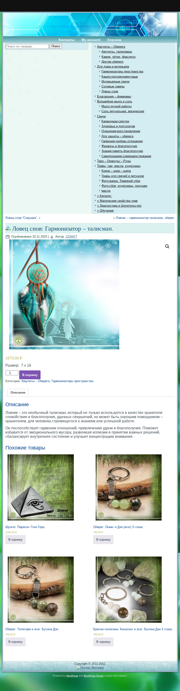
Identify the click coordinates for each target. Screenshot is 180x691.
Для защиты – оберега (117, 136)
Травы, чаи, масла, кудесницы (118, 166)
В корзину (30, 375)
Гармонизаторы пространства (122, 71)
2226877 (71, 236)
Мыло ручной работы (116, 106)
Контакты (66, 40)
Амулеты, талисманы (116, 51)
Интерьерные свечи (115, 81)
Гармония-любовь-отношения (122, 141)
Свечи (101, 116)
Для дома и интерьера (113, 66)
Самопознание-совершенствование (126, 156)
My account (91, 40)
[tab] (18, 392)
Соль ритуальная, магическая (122, 111)
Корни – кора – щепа (116, 171)
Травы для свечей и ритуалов (122, 176)
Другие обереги (112, 61)
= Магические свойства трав (117, 201)
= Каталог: (104, 196)
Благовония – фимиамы (114, 96)
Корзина (114, 40)
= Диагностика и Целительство (119, 205)
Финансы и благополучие (119, 146)
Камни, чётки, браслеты (118, 56)
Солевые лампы (112, 86)
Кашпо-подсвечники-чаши (119, 76)
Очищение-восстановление (120, 131)
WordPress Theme (94, 675)
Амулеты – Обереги (111, 46)
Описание (18, 392)
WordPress (72, 675)
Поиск (56, 46)
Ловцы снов (109, 91)
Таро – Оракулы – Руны (114, 161)
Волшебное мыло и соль (114, 101)
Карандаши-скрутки (115, 121)
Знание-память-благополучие (122, 151)
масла (105, 190)
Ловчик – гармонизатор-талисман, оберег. (145, 218)
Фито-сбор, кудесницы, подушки (124, 186)
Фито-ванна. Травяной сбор (120, 181)
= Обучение (105, 210)
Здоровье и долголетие (118, 126)
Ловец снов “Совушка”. (21, 218)
